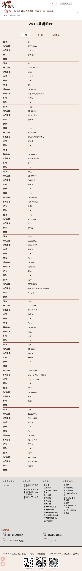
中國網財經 (68, 491)
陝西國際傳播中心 (51, 518)
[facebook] (3, 559)
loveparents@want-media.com (53, 541)
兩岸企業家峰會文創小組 (31, 486)
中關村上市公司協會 (31, 498)
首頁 (5, 15)
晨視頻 (66, 513)
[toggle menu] (77, 3)
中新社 (46, 485)
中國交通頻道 (49, 510)
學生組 (40, 35)
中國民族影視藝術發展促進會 (31, 493)
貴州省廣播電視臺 (51, 512)
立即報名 (66, 4)
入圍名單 (55, 35)
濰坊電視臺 (48, 521)
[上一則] (73, 10)
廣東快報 (47, 498)
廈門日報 (47, 501)
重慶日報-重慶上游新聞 (70, 499)
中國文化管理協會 (31, 489)
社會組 (25, 35)
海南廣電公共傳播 (51, 515)
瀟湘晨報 (47, 495)
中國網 (66, 485)
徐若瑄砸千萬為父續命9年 (23, 11)
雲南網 (66, 503)
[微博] (3, 564)
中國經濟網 (68, 488)
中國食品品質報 (50, 507)
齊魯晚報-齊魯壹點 (70, 494)
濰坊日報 (47, 504)
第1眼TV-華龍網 (70, 510)
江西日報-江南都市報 (50, 491)
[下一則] (75, 12)
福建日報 (47, 488)
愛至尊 (6, 486)
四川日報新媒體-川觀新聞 (70, 506)
